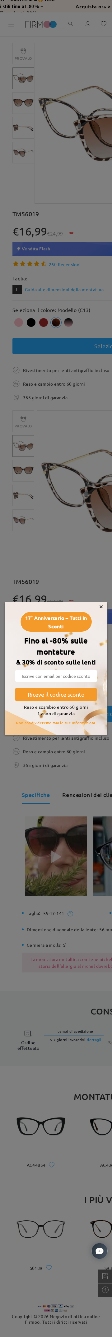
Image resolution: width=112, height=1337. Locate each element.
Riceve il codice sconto (56, 694)
